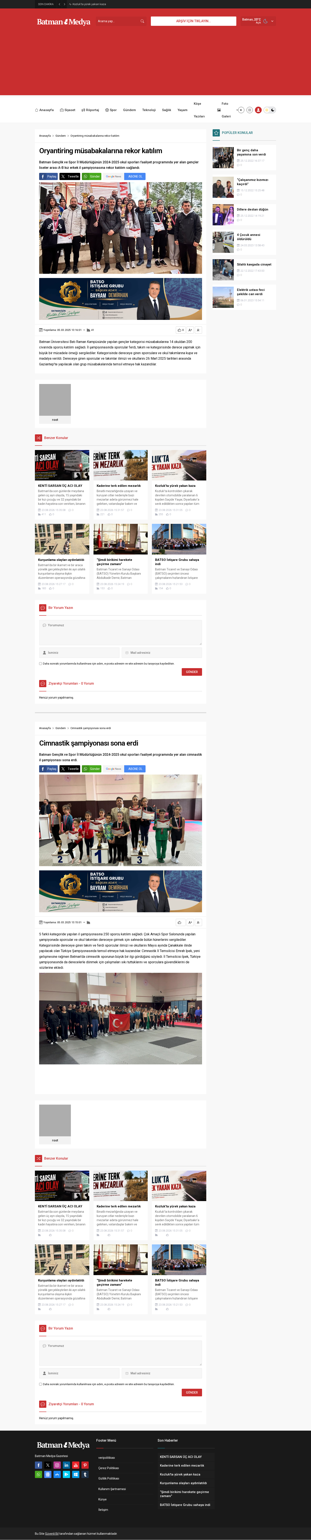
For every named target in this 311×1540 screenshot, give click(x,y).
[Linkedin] (66, 1465)
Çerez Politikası (108, 1468)
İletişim (103, 1509)
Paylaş (51, 176)
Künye (102, 1499)
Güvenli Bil (52, 1533)
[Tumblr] (85, 1474)
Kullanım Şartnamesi (112, 1489)
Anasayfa (45, 135)
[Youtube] (75, 1465)
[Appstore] (57, 1474)
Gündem (60, 135)
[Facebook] (38, 1465)
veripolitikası (106, 1457)
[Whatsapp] (38, 1474)
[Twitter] (47, 1465)
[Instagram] (57, 1465)
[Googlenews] (47, 1474)
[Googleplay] (66, 1474)
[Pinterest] (85, 1465)
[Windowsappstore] (75, 1474)
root (55, 419)
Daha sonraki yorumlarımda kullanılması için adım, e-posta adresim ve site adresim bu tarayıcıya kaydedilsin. (109, 663)
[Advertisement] (155, 65)
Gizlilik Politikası (108, 1478)
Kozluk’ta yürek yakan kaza (89, 4)
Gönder (95, 176)
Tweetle (73, 176)
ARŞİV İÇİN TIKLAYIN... (193, 21)
